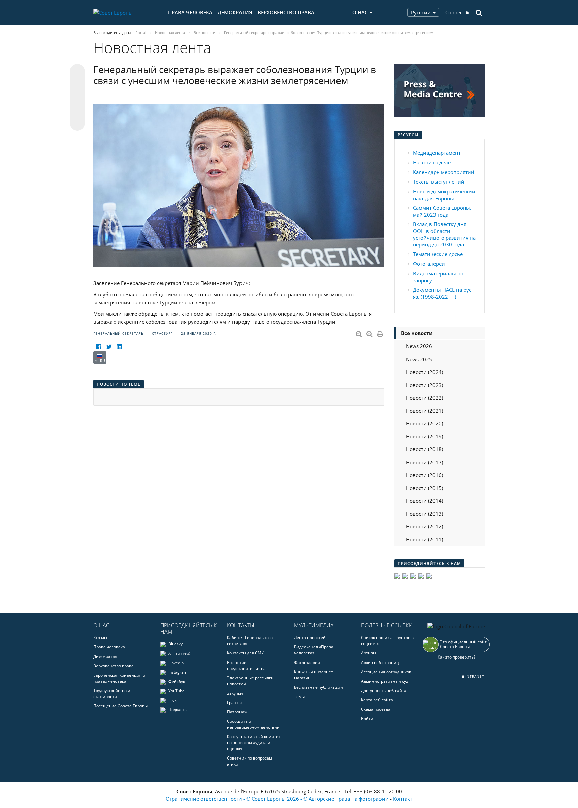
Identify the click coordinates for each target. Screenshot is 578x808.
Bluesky (175, 644)
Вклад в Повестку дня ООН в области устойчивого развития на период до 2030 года (444, 234)
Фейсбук (176, 681)
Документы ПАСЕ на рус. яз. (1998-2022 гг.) (443, 293)
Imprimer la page (380, 332)
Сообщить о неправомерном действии (253, 724)
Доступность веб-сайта (383, 690)
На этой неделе (432, 162)
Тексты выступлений (438, 181)
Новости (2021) (424, 410)
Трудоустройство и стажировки (111, 693)
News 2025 (419, 359)
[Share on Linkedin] (77, 110)
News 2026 (419, 346)
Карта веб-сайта (377, 700)
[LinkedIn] (119, 347)
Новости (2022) (424, 397)
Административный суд (384, 681)
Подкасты (177, 709)
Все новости (417, 333)
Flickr (172, 700)
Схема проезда (375, 709)
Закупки (235, 693)
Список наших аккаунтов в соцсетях (387, 640)
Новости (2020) (424, 423)
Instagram (177, 672)
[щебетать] (109, 347)
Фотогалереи (429, 263)
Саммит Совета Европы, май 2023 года (442, 211)
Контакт (402, 798)
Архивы (368, 653)
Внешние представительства (246, 665)
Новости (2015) (424, 488)
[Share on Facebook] (77, 98)
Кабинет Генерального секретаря (250, 640)
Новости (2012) (424, 526)
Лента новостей (310, 637)
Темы (299, 696)
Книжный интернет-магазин (314, 675)
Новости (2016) (424, 475)
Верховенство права (286, 12)
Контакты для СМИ (245, 653)
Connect (454, 12)
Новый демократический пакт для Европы (444, 195)
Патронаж (237, 712)
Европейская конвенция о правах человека (119, 678)
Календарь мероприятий (443, 172)
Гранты (234, 702)
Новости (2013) (424, 513)
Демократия (235, 12)
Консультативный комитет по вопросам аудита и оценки (253, 742)
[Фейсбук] (98, 347)
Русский (421, 12)
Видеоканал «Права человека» (313, 650)
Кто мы (100, 637)
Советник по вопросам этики (249, 761)
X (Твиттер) (178, 653)
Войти (367, 718)
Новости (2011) (424, 539)
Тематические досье (438, 253)
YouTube (176, 691)
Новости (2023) (424, 385)
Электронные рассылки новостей (250, 681)
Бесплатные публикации (318, 687)
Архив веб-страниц (380, 662)
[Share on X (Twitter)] (77, 85)
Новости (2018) (424, 449)
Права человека (190, 12)
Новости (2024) (424, 372)
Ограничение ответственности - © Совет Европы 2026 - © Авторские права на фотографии (278, 798)
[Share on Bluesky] (77, 72)
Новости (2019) (424, 436)
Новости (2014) (424, 500)
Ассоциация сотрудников (386, 672)
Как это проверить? (456, 657)
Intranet (474, 676)
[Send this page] (77, 123)
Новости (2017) (424, 462)
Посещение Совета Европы (120, 706)
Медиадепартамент (437, 152)
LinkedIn (175, 663)
